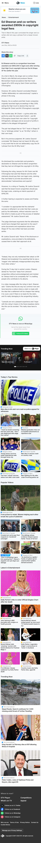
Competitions (26, 798)
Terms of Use (14, 822)
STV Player (5, 798)
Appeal (23, 801)
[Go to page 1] (15, 366)
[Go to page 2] (17, 366)
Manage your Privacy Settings (12, 830)
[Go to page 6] (23, 366)
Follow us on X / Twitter (12, 805)
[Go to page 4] (20, 366)
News (4, 17)
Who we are (5, 822)
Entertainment (13, 17)
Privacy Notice (25, 822)
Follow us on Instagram (12, 817)
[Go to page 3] (18, 366)
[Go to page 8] (26, 366)
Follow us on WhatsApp (12, 813)
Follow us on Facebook (12, 809)
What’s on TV (6, 801)
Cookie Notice (5, 824)
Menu (7, 3)
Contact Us (34, 822)
